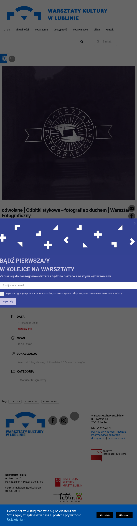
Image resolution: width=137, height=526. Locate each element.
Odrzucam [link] (124, 515)
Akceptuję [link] (105, 515)
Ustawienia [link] (15, 519)
